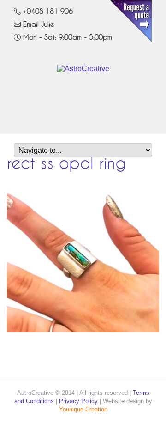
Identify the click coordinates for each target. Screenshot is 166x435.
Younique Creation (83, 409)
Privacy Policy (78, 401)
